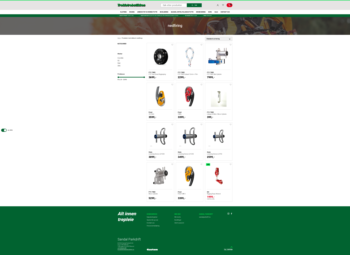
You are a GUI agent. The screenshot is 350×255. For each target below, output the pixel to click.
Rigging (132, 12)
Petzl (119, 63)
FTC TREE (120, 58)
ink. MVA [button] (10, 130)
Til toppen (228, 249)
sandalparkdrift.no (205, 217)
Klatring (123, 12)
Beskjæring (164, 12)
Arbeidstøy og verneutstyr (147, 12)
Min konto (177, 217)
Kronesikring (201, 12)
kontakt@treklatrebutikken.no (126, 249)
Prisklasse (121, 74)
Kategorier (122, 44)
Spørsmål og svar (152, 220)
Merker (120, 54)
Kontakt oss (225, 12)
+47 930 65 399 (122, 248)
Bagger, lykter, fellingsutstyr (182, 12)
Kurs (210, 12)
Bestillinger (177, 220)
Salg (216, 12)
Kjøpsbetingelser (152, 217)
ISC (118, 60)
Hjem (119, 38)
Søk (196, 5)
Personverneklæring (153, 226)
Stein (119, 65)
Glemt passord (179, 223)
